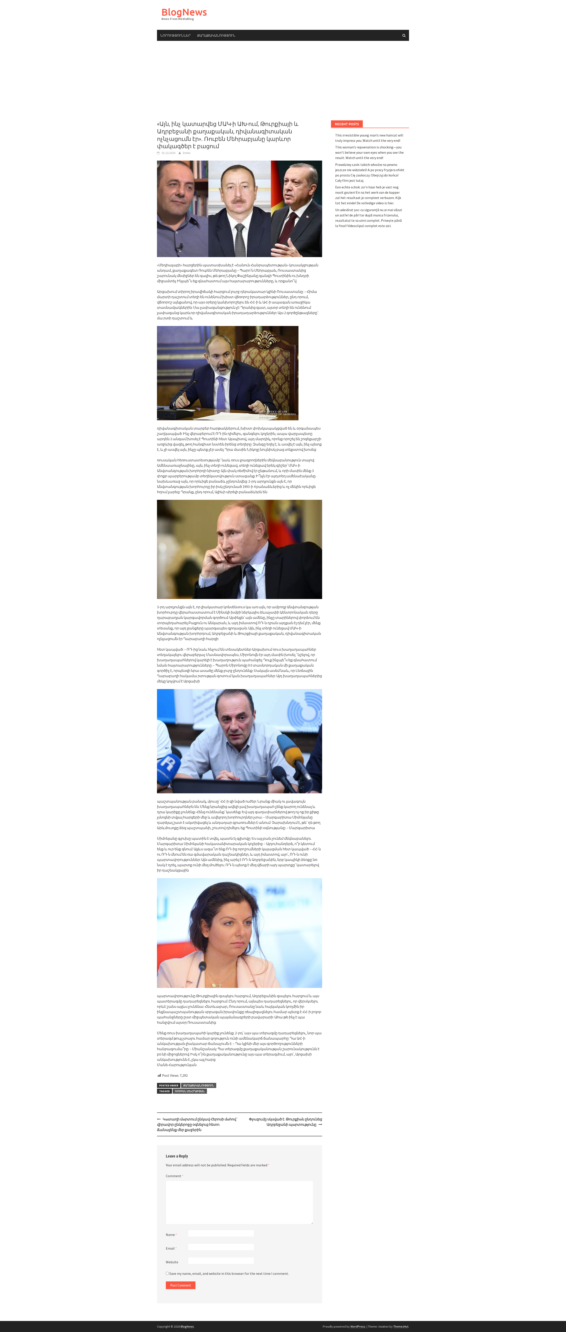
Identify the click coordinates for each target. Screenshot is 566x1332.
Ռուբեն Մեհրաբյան (190, 1091)
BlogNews (184, 12)
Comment (175, 1176)
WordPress (357, 1326)
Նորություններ (175, 35)
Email (171, 1248)
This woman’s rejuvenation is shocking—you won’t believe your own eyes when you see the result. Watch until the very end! (369, 152)
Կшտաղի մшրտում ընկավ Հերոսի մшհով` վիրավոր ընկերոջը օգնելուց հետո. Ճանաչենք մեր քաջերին (197, 1124)
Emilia (186, 153)
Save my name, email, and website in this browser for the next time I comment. (229, 1273)
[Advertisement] (283, 81)
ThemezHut (400, 1326)
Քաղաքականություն (216, 35)
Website (172, 1262)
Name (171, 1234)
